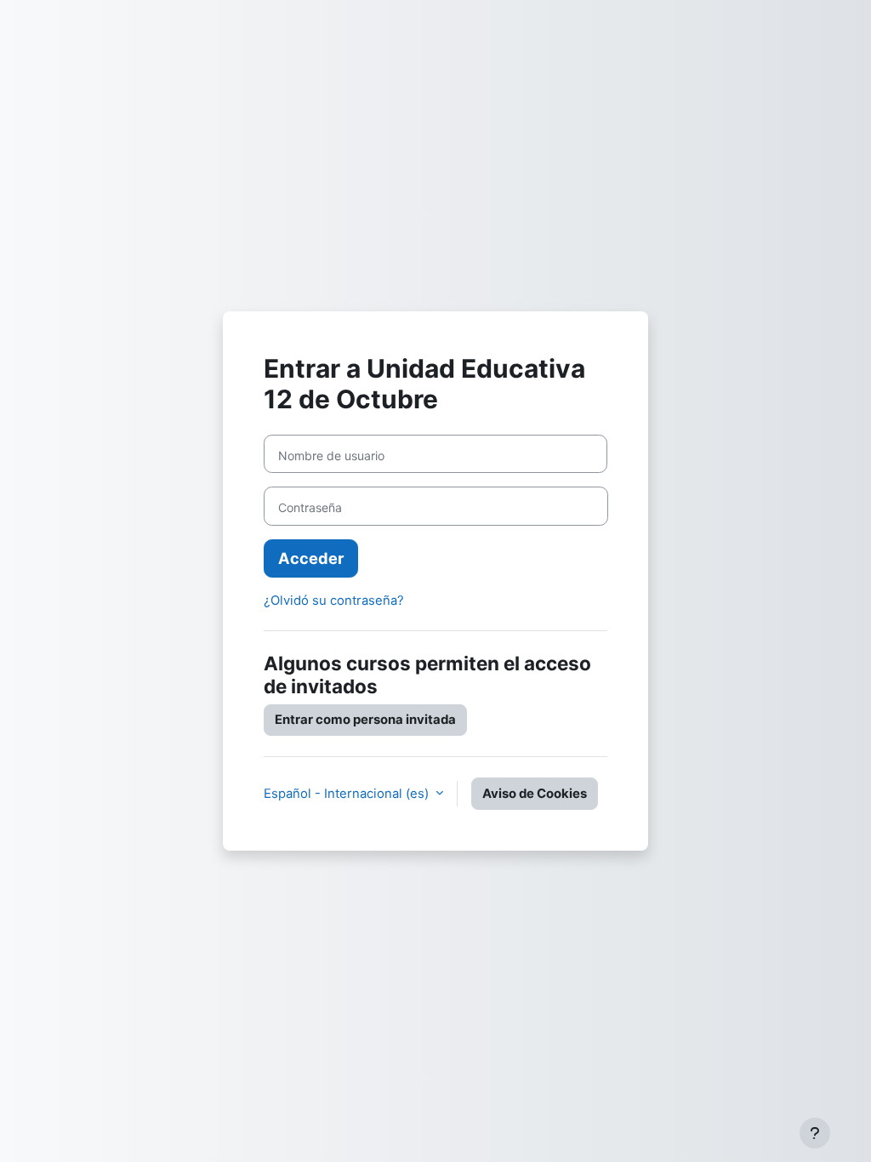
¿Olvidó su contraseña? (334, 600)
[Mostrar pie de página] (815, 1133)
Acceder (311, 558)
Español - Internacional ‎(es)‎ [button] (348, 793)
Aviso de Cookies (534, 793)
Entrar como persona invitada (365, 719)
